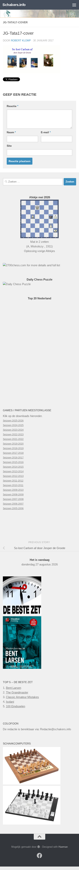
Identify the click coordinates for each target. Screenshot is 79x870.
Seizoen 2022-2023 (13, 434)
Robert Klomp (21, 40)
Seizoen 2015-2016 (13, 462)
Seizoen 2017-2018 (13, 453)
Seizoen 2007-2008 (13, 499)
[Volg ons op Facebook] (39, 855)
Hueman (63, 846)
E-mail (46, 132)
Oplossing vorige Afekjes (39, 251)
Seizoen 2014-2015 (13, 467)
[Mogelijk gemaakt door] (38, 847)
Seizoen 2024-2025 (13, 425)
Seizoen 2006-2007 (13, 503)
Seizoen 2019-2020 (13, 443)
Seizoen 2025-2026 (13, 420)
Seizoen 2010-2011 (13, 485)
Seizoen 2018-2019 (13, 448)
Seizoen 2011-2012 (13, 480)
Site (9, 145)
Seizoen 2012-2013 (13, 476)
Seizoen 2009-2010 (13, 490)
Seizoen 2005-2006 (13, 508)
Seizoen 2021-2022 (13, 439)
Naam (11, 132)
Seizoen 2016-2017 (13, 457)
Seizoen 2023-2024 (13, 430)
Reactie (12, 106)
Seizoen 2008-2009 (13, 494)
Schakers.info (14, 5)
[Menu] (74, 5)
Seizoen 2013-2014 (13, 471)
